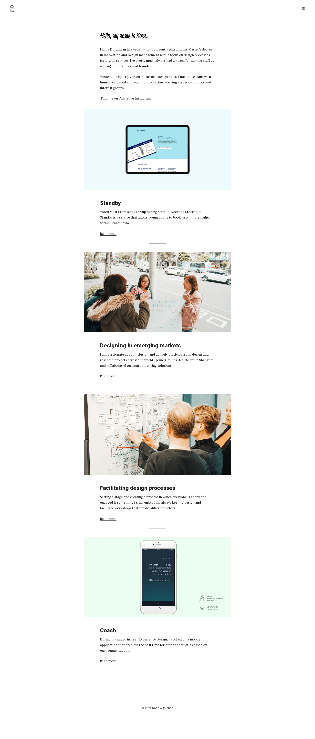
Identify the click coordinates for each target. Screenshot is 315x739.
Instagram (143, 98)
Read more (108, 234)
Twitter (124, 98)
